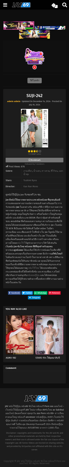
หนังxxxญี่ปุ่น (33, 275)
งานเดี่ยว (27, 171)
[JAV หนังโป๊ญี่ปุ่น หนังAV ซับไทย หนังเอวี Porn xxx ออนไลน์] (20, 6)
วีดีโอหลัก (34, 80)
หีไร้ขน (54, 171)
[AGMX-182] (20, 335)
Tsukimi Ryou (30, 180)
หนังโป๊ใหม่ (33, 268)
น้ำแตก (36, 171)
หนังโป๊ (20, 243)
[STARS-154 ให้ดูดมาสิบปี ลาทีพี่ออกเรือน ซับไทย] (49, 335)
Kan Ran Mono (30, 186)
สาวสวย (46, 171)
